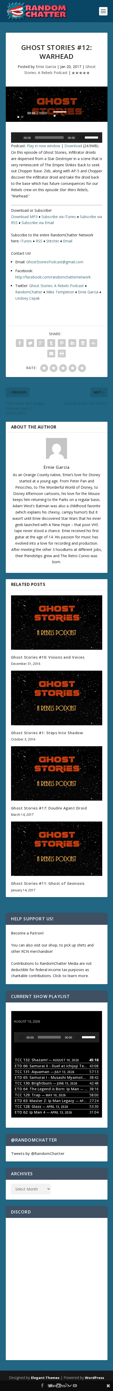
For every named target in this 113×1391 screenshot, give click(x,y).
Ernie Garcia (46, 66)
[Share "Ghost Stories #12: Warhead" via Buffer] (83, 343)
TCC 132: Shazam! (30, 1016)
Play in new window (43, 145)
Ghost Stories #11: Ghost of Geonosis (48, 883)
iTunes (26, 240)
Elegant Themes (45, 1377)
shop (52, 945)
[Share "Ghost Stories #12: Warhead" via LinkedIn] (72, 343)
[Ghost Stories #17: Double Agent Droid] (56, 773)
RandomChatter (28, 291)
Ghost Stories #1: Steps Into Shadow (47, 732)
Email (67, 240)
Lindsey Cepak (27, 298)
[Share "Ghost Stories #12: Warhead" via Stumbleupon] (93, 343)
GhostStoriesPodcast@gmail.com (54, 261)
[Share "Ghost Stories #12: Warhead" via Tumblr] (51, 343)
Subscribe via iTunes (59, 216)
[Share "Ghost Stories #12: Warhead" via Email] (51, 353)
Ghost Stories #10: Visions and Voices (48, 657)
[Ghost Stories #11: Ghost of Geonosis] (56, 849)
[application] (56, 114)
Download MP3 (24, 216)
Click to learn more (70, 975)
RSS (39, 240)
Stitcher (52, 240)
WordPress (94, 1377)
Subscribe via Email (38, 222)
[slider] (59, 111)
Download (73, 145)
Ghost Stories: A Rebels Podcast (56, 285)
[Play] (20, 115)
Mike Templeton (60, 291)
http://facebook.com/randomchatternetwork (53, 277)
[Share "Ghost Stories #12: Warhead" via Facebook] (19, 343)
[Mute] (55, 114)
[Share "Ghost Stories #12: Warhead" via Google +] (40, 343)
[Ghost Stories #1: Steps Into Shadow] (56, 698)
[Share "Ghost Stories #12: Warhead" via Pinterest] (61, 343)
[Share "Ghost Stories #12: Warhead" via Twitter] (30, 343)
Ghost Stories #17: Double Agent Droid (49, 808)
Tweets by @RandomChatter (37, 1153)
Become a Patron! (27, 933)
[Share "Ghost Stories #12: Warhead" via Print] (61, 353)
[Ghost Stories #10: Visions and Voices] (56, 622)
